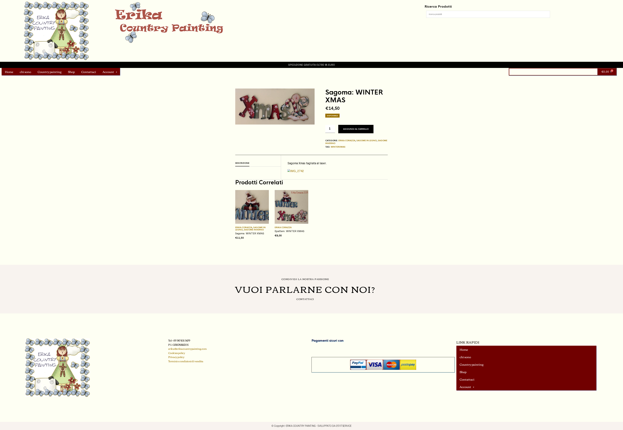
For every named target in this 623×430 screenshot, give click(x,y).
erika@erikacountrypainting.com (187, 348)
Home (9, 71)
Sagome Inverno (254, 229)
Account (108, 71)
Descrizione (242, 163)
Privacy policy (176, 356)
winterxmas (338, 147)
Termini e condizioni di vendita (185, 361)
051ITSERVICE (344, 425)
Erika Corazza (346, 140)
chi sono (25, 71)
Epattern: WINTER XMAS (289, 231)
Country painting (49, 71)
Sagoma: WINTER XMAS (249, 233)
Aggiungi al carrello (356, 129)
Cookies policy (176, 352)
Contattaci (88, 71)
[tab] (258, 163)
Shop (71, 71)
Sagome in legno (366, 140)
